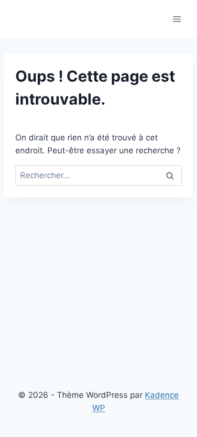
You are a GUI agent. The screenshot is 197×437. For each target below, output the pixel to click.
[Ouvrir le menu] (177, 18)
